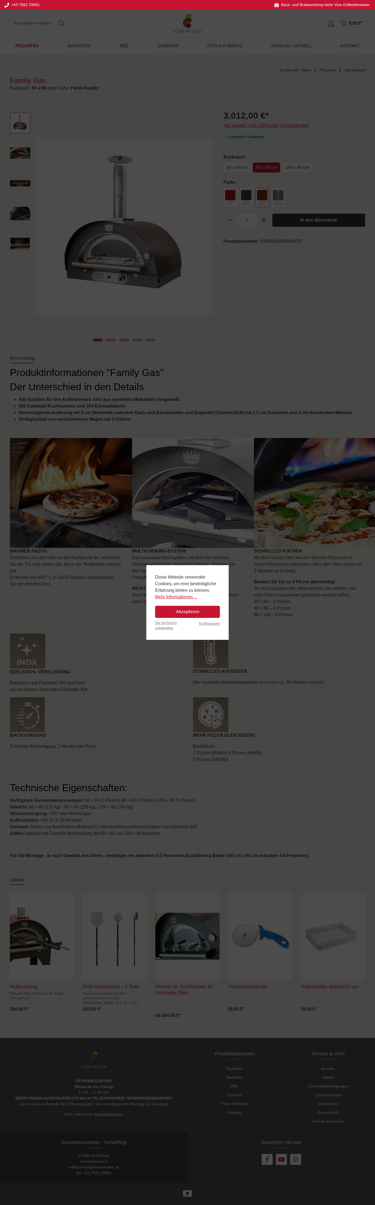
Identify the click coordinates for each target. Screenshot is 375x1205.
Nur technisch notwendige (166, 625)
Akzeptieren (187, 611)
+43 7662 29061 (24, 5)
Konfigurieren (209, 623)
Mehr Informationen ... (176, 597)
